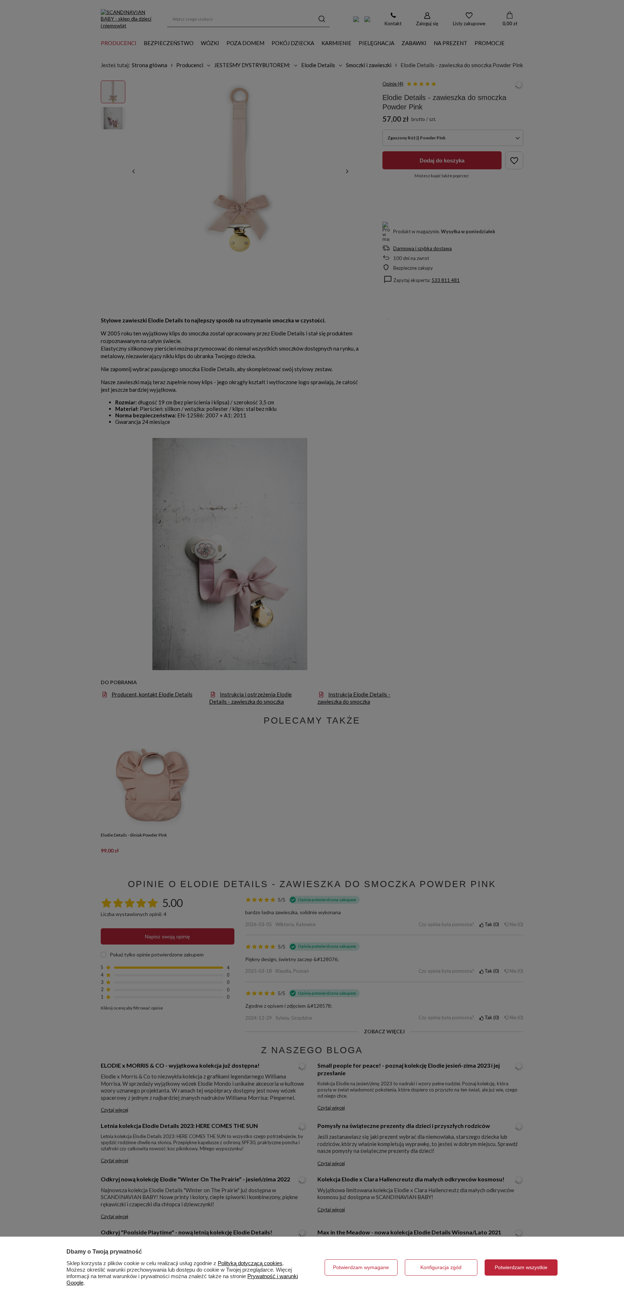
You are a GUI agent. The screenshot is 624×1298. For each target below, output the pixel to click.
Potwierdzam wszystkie (521, 1267)
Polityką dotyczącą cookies (250, 1263)
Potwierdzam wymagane (361, 1267)
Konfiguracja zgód (441, 1267)
